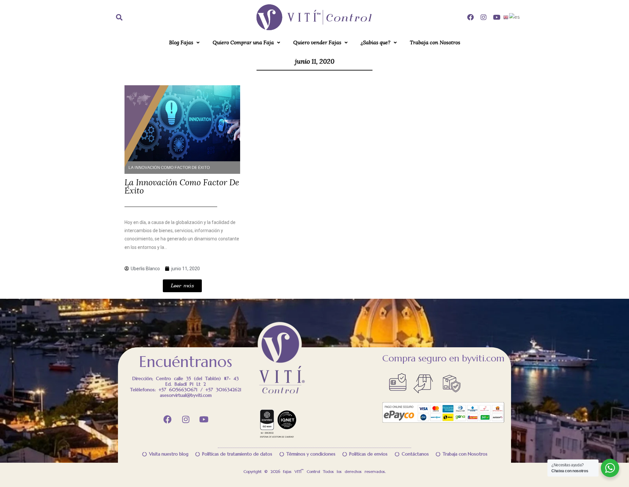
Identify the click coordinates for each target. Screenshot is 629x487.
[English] (506, 17)
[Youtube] (496, 17)
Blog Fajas (181, 42)
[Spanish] (514, 17)
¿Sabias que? (376, 42)
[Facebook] (470, 17)
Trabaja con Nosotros (435, 42)
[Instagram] (483, 17)
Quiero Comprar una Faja (243, 42)
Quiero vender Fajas (317, 42)
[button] (184, 42)
